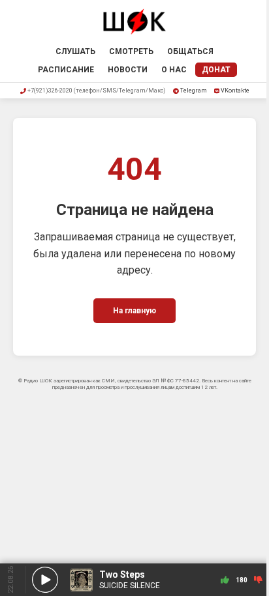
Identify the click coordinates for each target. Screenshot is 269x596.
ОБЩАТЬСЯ (190, 51)
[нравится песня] (225, 580)
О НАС (174, 69)
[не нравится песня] (258, 580)
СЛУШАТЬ (75, 51)
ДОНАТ (216, 69)
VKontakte (235, 90)
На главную (134, 310)
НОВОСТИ (128, 69)
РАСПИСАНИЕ (66, 69)
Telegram (193, 90)
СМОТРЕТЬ (131, 51)
